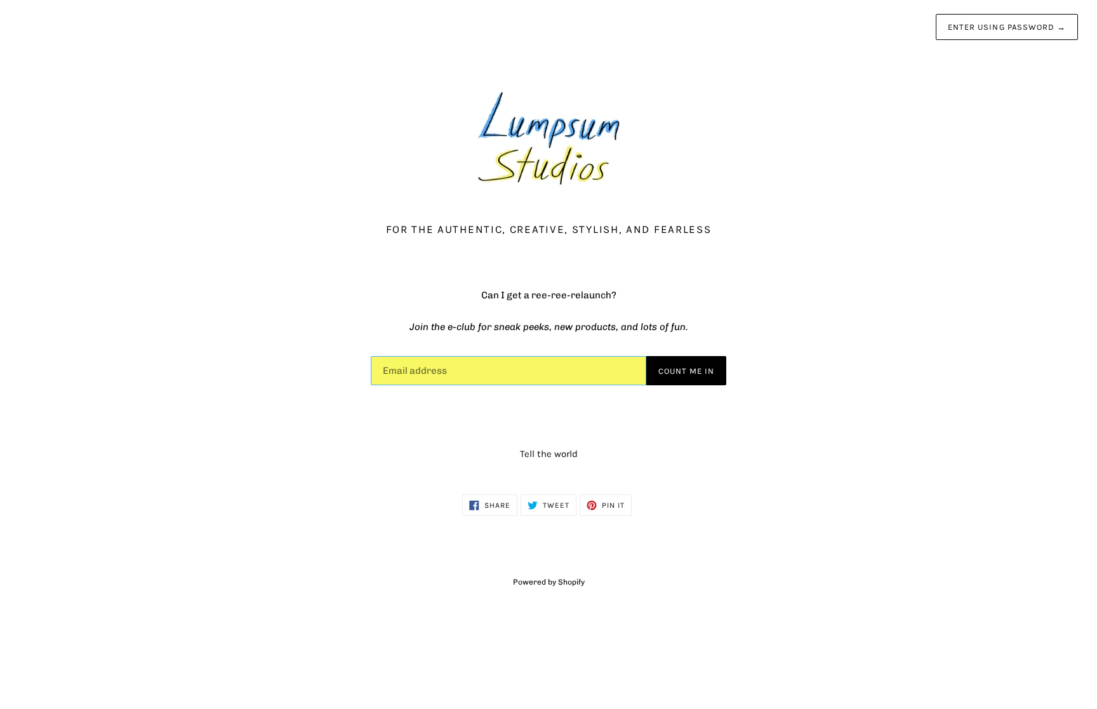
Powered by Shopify (549, 582)
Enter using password (1007, 27)
